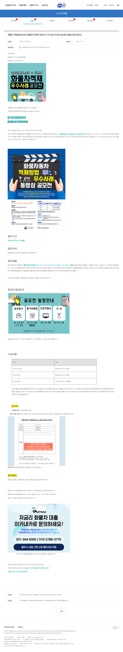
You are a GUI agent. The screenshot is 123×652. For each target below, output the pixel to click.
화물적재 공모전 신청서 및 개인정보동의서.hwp (36, 47)
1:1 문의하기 (109, 21)
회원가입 (111, 5)
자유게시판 (90, 21)
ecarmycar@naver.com (37, 637)
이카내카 (63, 5)
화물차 (33, 21)
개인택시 (52, 21)
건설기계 (71, 21)
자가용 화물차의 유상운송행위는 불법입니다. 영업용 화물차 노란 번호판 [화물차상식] (43, 600)
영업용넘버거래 (10, 5)
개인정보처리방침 (9, 627)
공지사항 (13, 21)
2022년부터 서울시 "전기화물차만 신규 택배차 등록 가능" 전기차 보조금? (40, 595)
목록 (61, 611)
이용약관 (20, 627)
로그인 (105, 5)
